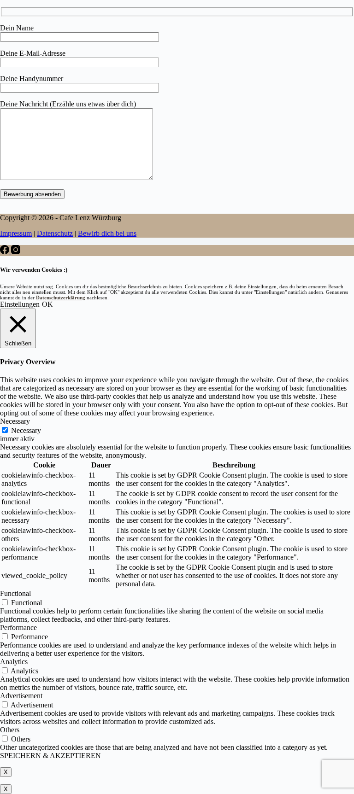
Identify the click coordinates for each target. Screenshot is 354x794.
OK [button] (47, 304)
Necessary (26, 430)
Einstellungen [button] (20, 304)
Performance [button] (18, 627)
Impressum (16, 233)
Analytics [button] (14, 662)
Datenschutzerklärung (60, 297)
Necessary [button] (15, 421)
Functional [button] (15, 593)
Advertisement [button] (21, 696)
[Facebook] (5, 252)
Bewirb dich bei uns (107, 233)
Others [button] (9, 730)
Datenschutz (55, 233)
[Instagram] (15, 252)
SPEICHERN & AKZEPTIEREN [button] (50, 755)
